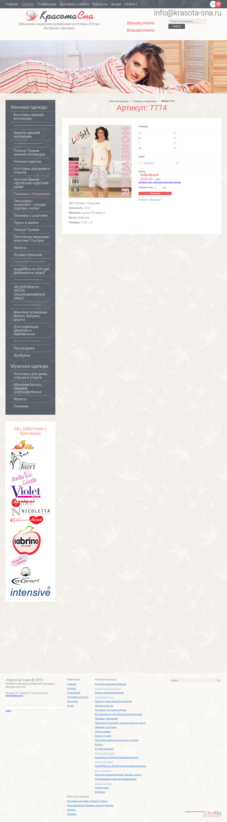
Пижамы (21, 406)
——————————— (29, 262)
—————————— (28, 280)
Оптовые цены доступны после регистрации (159, 182)
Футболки (22, 355)
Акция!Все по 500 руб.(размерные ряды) (32, 271)
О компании (47, 4)
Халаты (20, 248)
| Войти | (130, 4)
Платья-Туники (26, 230)
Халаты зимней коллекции (27, 134)
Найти (8, 711)
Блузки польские (28, 255)
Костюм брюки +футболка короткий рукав (31, 183)
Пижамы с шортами (31, 215)
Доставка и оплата (74, 4)
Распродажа (24, 348)
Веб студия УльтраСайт (212, 816)
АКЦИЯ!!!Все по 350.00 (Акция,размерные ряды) (29, 292)
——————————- (28, 143)
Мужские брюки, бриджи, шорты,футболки (90, 805)
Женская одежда (118, 101)
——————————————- (34, 126)
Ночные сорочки (27, 161)
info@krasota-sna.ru (14, 695)
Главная (11, 4)
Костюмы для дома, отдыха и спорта (31, 376)
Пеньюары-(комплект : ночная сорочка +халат (30, 204)
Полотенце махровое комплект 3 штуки (31, 239)
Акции (116, 4)
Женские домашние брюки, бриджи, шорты (30, 316)
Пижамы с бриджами (32, 194)
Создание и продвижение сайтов (194, 811)
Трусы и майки (26, 222)
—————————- (27, 305)
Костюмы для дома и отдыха (32, 170)
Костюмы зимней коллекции (29, 117)
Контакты (100, 4)
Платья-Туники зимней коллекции (29, 152)
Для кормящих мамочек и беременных (26, 330)
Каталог (28, 4)
